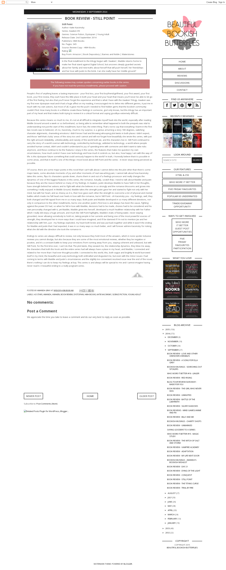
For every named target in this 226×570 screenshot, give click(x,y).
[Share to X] (86, 290)
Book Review (67, 294)
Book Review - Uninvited (179, 395)
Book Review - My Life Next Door (183, 455)
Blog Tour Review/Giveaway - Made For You (182, 383)
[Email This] (80, 290)
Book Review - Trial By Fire (180, 487)
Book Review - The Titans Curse (183, 483)
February (173, 518)
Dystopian (79, 294)
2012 (167, 532)
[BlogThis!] (83, 290)
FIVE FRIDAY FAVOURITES (182, 189)
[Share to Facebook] (89, 290)
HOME (182, 61)
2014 (167, 333)
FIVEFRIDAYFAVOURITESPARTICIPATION (182, 243)
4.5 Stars (38, 294)
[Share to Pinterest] (92, 290)
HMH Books (90, 294)
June (170, 501)
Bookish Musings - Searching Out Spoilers (184, 367)
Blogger (128, 564)
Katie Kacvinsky (104, 294)
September (173, 349)
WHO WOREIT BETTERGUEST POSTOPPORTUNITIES (182, 226)
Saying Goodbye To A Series (181, 429)
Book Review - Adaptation (180, 451)
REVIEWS (182, 75)
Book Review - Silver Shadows (182, 406)
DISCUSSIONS (182, 82)
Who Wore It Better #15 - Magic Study (183, 434)
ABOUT (182, 68)
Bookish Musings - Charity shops (184, 421)
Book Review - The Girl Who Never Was (184, 389)
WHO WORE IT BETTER (182, 182)
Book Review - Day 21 (177, 466)
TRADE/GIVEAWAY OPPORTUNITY (182, 205)
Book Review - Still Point (179, 479)
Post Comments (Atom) (46, 403)
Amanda (47, 294)
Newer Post (33, 396)
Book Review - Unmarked (179, 425)
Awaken (56, 294)
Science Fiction (119, 294)
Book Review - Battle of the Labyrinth (181, 400)
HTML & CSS (182, 174)
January (172, 523)
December (173, 337)
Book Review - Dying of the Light (183, 470)
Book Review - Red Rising (179, 377)
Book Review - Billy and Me (180, 417)
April (170, 510)
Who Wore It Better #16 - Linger (183, 373)
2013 (167, 528)
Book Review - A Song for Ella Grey (182, 361)
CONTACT (182, 89)
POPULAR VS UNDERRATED (182, 196)
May (170, 506)
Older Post (146, 396)
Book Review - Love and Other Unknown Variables (182, 354)
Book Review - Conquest (179, 475)
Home (90, 396)
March (171, 514)
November (173, 341)
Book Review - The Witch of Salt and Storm (183, 441)
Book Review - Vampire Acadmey (183, 447)
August (172, 493)
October (172, 345)
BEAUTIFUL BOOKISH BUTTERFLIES (182, 547)
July (170, 497)
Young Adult (134, 294)
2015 (167, 329)
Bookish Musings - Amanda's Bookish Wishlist (181, 461)
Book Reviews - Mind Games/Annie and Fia (184, 411)
